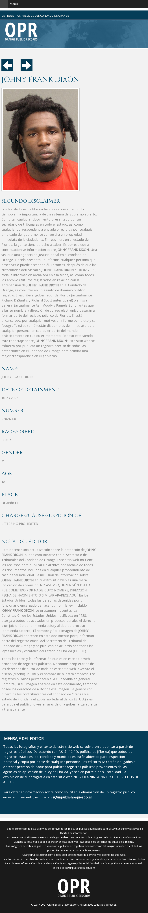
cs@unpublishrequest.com (79, 867)
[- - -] (4, 4)
